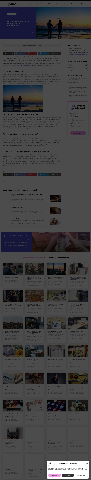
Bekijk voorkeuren (81, 475)
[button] (86, 463)
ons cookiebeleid (62, 470)
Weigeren (68, 475)
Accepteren (54, 475)
